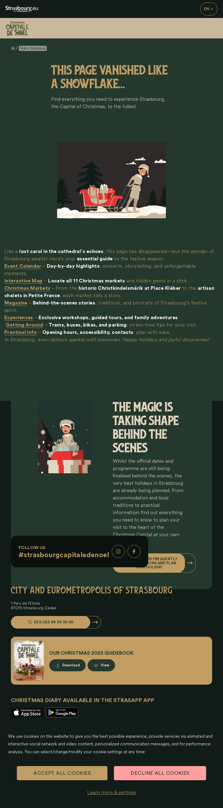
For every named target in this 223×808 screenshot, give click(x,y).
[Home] (21, 28)
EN (206, 9)
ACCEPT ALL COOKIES (62, 773)
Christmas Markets (27, 288)
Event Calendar (22, 266)
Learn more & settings (111, 792)
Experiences (18, 317)
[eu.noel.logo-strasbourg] (21, 9)
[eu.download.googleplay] (62, 713)
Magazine (15, 302)
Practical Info (20, 332)
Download (71, 665)
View (105, 665)
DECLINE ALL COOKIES (160, 773)
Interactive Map (23, 280)
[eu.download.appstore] (27, 713)
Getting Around (24, 324)
